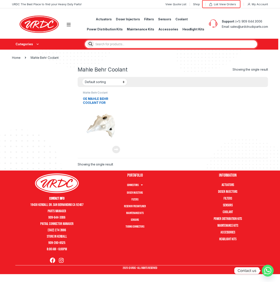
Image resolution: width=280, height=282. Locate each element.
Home (16, 57)
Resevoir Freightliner (135, 206)
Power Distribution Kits (105, 29)
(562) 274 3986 (57, 230)
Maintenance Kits (140, 29)
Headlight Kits (193, 29)
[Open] (68, 25)
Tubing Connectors (135, 226)
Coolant (181, 19)
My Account (260, 4)
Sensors (164, 19)
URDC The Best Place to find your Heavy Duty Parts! (47, 4)
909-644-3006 (56, 217)
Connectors (133, 185)
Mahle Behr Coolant (95, 92)
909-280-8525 (56, 243)
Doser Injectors (128, 19)
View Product (114, 149)
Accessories (168, 29)
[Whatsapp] (268, 271)
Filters (149, 19)
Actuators (104, 19)
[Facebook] (52, 260)
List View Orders (225, 4)
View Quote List (175, 4)
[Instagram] (61, 260)
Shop (196, 4)
